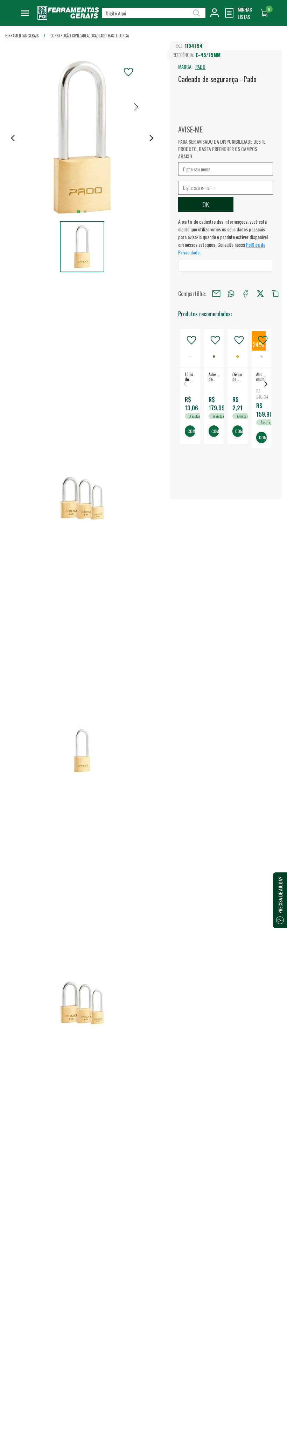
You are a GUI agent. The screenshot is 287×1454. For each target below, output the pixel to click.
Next (266, 384)
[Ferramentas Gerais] (68, 17)
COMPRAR (191, 431)
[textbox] (153, 13)
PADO (200, 66)
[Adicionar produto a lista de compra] (128, 72)
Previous (185, 384)
